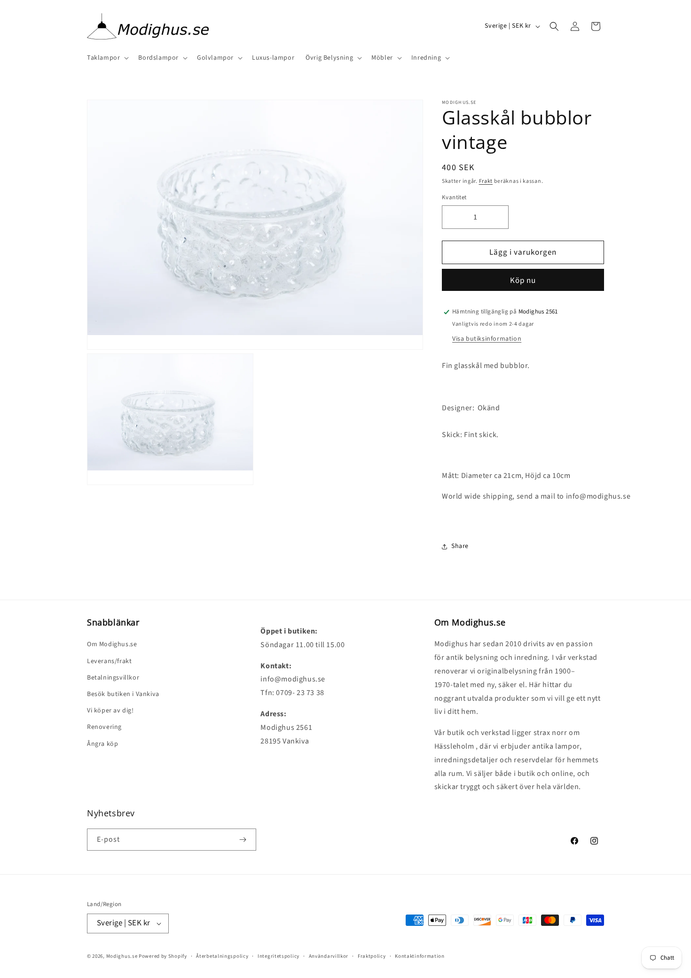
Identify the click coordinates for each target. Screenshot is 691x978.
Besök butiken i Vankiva (123, 694)
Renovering (104, 727)
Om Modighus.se (112, 644)
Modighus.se (122, 956)
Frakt (486, 181)
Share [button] (460, 546)
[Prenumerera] (242, 840)
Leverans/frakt (109, 661)
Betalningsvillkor (113, 677)
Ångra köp (102, 744)
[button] (107, 58)
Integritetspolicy (278, 956)
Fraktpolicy (372, 956)
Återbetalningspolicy (222, 956)
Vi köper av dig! (110, 710)
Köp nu (523, 280)
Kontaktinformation (420, 956)
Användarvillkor (329, 956)
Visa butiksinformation (486, 339)
